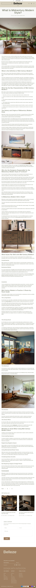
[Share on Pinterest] (10, 489)
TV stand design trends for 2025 (20, 217)
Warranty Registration (14, 580)
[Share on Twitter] (7, 489)
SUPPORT (13, 571)
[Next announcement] (22, 0)
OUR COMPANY (6, 571)
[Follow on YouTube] (16, 565)
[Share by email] (12, 489)
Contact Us (12, 573)
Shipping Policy (21, 575)
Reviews (5, 575)
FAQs (11, 575)
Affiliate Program (6, 579)
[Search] (11, 3)
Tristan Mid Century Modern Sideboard (10, 328)
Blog (4, 574)
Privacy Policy (24, 523)
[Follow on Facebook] (18, 565)
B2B (11, 574)
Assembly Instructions (14, 581)
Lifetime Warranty (13, 579)
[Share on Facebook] (5, 489)
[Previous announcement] (13, 0)
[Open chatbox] (34, 586)
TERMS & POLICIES (22, 571)
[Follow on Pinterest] (14, 565)
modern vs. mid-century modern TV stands (23, 85)
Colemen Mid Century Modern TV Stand (18, 308)
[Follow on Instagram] (19, 565)
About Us (5, 573)
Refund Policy (20, 574)
